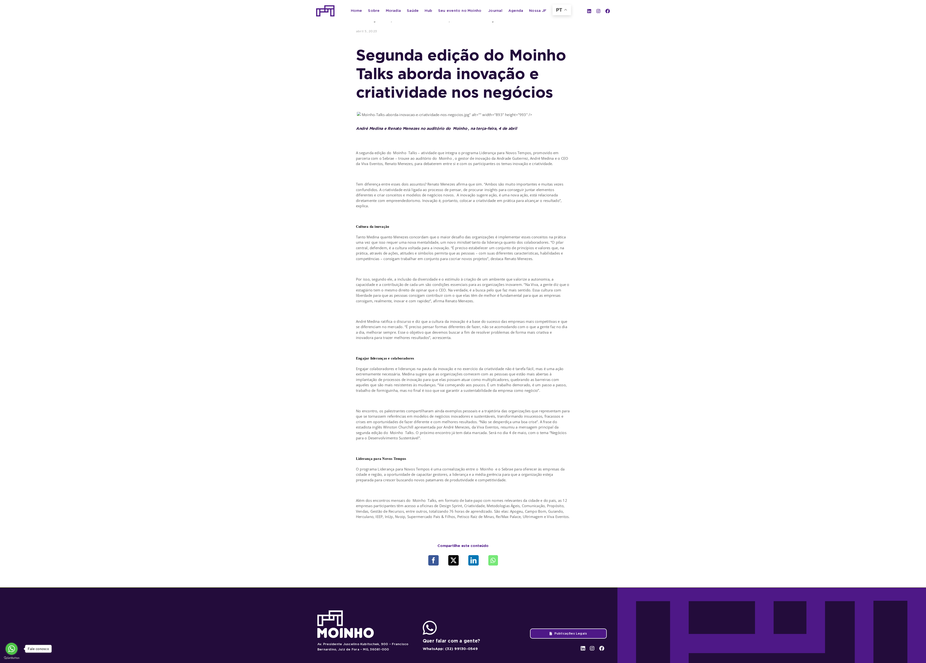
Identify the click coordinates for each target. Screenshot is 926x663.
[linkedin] (589, 11)
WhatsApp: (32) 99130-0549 (450, 649)
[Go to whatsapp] (12, 649)
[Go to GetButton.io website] (11, 658)
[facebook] (607, 11)
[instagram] (598, 11)
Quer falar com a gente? (451, 641)
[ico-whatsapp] (430, 622)
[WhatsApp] (493, 560)
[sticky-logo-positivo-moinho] (325, 7)
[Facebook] (433, 560)
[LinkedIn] (473, 560)
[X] (453, 560)
